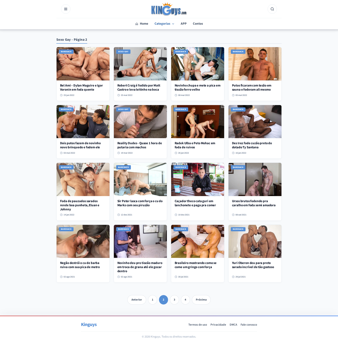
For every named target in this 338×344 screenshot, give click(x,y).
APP (184, 23)
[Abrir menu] (65, 9)
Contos (198, 23)
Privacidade (218, 324)
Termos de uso (197, 324)
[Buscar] (272, 9)
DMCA (233, 324)
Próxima (201, 300)
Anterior (136, 300)
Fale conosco (249, 324)
